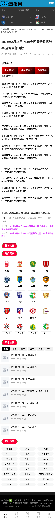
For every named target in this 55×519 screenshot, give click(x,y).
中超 (3, 10)
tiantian (9, 454)
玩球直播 (42, 70)
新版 (9, 479)
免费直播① (10, 70)
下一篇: (27, 234)
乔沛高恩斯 (6, 54)
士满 (9, 218)
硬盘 (46, 484)
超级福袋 (32, 218)
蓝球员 (5, 221)
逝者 (9, 484)
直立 (46, 469)
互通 (27, 469)
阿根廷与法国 (9, 474)
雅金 (46, 449)
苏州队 (48, 218)
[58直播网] (11, 3)
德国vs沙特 (17, 54)
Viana (45, 459)
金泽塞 (9, 469)
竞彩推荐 (27, 449)
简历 (27, 479)
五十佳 (27, 459)
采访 (27, 454)
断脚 (46, 464)
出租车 (27, 474)
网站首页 (13, 30)
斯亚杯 (46, 479)
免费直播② (26, 70)
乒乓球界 (28, 54)
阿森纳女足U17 (20, 218)
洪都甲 (9, 459)
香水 (27, 484)
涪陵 (27, 464)
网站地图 (46, 506)
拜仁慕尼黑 (9, 464)
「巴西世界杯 (45, 454)
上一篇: (27, 227)
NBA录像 (22, 30)
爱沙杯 (41, 218)
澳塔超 (9, 449)
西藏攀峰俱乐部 (46, 474)
